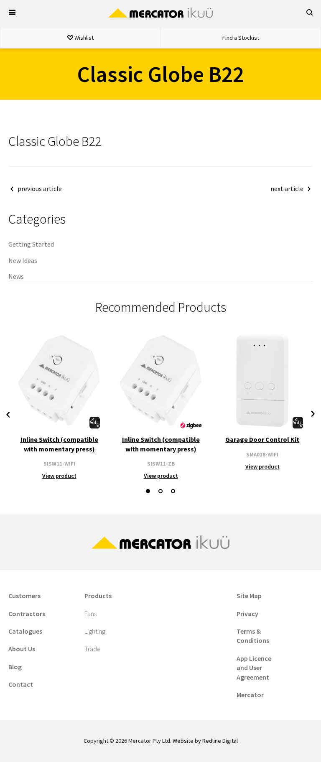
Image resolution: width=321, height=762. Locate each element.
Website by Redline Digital (205, 740)
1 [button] (148, 491)
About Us (21, 649)
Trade (92, 649)
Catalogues (25, 631)
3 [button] (173, 491)
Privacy (247, 613)
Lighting (94, 631)
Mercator (250, 695)
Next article (286, 188)
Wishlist (83, 37)
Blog (15, 667)
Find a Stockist (240, 37)
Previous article (40, 188)
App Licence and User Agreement (254, 667)
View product (59, 475)
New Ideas (22, 260)
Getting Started (31, 244)
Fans (90, 613)
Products (98, 595)
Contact (20, 684)
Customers (24, 595)
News (16, 276)
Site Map (249, 595)
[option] (59, 405)
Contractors (26, 613)
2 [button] (160, 491)
